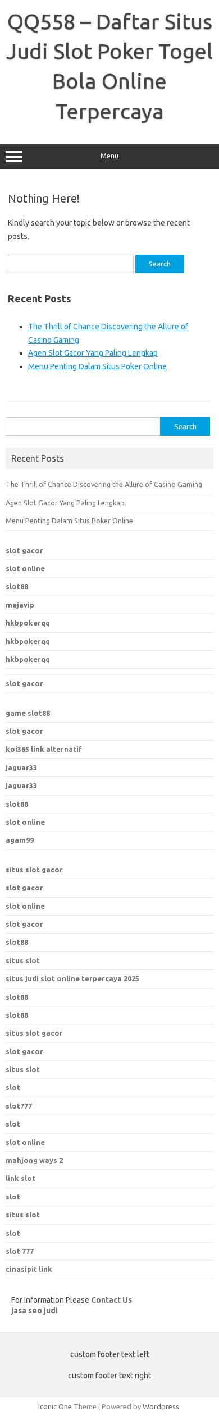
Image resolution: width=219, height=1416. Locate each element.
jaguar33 (21, 767)
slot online (25, 568)
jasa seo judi (34, 1310)
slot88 (17, 586)
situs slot (23, 960)
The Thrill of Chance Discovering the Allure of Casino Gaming (104, 484)
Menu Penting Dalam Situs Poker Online (97, 366)
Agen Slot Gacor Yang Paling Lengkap (93, 352)
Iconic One (55, 1406)
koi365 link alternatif (44, 749)
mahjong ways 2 (34, 1160)
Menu (109, 155)
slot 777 (20, 1251)
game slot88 (28, 713)
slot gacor (24, 550)
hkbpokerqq (28, 623)
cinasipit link (29, 1269)
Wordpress (161, 1406)
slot (13, 1124)
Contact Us (111, 1299)
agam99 (20, 840)
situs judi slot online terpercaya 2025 (72, 978)
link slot (20, 1178)
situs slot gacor (34, 869)
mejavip (20, 605)
